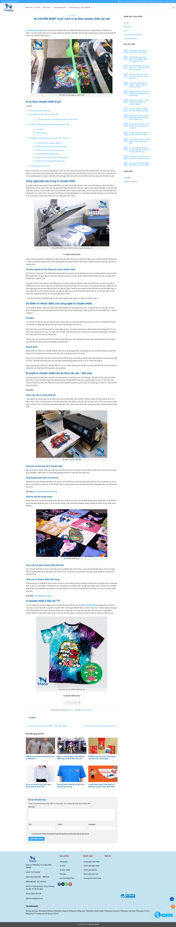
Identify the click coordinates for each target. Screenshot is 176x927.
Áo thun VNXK (65, 870)
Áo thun (37, 7)
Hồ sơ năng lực (74, 7)
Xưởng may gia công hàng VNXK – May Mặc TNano (48, 726)
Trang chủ (29, 7)
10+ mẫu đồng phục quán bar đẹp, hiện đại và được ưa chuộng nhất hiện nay (139, 150)
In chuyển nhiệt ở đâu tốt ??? (39, 166)
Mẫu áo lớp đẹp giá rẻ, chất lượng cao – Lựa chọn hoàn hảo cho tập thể (139, 68)
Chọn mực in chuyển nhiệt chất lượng (50, 161)
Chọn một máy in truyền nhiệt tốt (48, 143)
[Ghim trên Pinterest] (75, 703)
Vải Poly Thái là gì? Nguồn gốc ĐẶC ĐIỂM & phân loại (138, 110)
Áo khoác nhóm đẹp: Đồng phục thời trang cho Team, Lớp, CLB (138, 76)
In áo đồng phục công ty (43, 596)
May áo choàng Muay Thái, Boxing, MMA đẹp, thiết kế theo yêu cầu (71, 757)
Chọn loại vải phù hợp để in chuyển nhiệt (51, 147)
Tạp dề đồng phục (59, 7)
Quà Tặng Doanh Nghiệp (133, 35)
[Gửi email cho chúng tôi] (63, 884)
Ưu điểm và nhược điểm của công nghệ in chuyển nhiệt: (48, 124)
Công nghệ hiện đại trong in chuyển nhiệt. (43, 114)
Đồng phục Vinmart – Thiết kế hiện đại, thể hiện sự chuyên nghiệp (139, 102)
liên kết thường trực (86, 710)
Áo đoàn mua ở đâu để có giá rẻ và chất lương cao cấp (70, 785)
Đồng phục (47, 7)
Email (60, 824)
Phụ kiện (63, 874)
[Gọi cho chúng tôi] (66, 884)
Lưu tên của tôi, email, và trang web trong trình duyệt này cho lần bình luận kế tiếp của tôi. (60, 834)
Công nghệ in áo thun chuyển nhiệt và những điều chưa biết (139, 141)
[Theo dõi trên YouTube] (70, 884)
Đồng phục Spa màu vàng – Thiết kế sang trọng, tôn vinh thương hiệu (139, 93)
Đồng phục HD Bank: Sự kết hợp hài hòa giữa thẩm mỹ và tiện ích (139, 126)
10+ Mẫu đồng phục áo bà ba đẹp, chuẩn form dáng (138, 134)
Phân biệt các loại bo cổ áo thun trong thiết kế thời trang (139, 157)
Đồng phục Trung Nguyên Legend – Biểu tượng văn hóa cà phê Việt (138, 85)
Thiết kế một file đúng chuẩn (46, 154)
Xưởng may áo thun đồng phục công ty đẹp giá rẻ (40, 757)
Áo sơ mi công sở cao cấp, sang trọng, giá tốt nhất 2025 (38, 785)
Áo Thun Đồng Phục (67, 878)
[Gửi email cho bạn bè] (71, 703)
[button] (10, 1)
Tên (30, 824)
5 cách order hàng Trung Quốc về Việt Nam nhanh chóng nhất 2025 (101, 785)
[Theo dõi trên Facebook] (59, 884)
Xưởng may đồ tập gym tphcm (47, 914)
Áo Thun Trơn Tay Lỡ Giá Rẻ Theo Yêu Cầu (98, 726)
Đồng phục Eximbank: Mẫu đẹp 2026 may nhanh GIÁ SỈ (139, 164)
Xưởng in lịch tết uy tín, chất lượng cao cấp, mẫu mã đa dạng (102, 757)
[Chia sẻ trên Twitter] (68, 703)
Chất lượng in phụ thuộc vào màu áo (49, 150)
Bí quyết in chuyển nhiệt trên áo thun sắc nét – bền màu (48, 138)
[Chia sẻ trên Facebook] (64, 703)
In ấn (125, 31)
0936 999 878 (168, 915)
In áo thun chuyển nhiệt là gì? (39, 111)
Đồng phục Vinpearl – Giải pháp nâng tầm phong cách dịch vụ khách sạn (139, 117)
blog (125, 178)
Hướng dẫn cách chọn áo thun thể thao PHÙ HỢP (138, 51)
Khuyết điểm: (41, 133)
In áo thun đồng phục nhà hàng (45, 492)
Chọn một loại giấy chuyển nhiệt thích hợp (51, 157)
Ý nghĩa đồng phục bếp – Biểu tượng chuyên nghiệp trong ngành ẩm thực (138, 59)
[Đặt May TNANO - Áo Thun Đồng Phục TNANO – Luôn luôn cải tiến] (12, 7)
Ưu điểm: (39, 129)
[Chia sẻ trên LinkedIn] (79, 703)
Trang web (91, 824)
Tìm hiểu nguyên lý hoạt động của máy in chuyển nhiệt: (56, 119)
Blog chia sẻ (85, 7)
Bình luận (31, 807)
